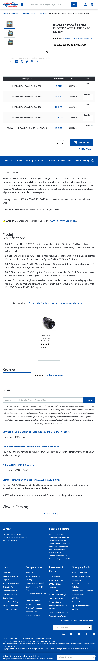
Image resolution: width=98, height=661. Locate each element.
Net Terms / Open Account (13, 583)
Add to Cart (83, 142)
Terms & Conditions (10, 609)
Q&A (70, 160)
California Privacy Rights (11, 638)
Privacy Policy (51, 641)
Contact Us (7, 573)
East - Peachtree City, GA (58, 549)
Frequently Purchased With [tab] (43, 303)
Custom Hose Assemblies (82, 590)
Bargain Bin (76, 580)
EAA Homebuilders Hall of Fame (36, 595)
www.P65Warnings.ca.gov (63, 221)
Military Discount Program (59, 612)
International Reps (33, 600)
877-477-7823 (15, 534)
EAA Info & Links (55, 584)
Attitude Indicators (30, 13)
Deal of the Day (78, 594)
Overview (18, 160)
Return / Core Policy (10, 602)
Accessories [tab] (19, 303)
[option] (9, 24)
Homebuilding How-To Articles (58, 607)
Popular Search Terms (57, 616)
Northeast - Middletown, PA (59, 546)
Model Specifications (34, 160)
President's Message (34, 608)
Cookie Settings (45, 638)
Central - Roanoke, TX (57, 540)
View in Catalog (82, 160)
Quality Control (8, 598)
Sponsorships (31, 611)
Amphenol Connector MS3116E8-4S (46, 338)
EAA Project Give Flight (57, 594)
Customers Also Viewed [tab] (73, 303)
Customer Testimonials (35, 583)
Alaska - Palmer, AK (56, 552)
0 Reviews (67, 38)
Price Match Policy (10, 594)
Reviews (62, 160)
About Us (29, 573)
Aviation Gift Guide (79, 573)
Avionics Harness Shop (81, 576)
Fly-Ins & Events (55, 602)
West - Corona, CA (56, 534)
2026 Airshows (55, 576)
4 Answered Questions (83, 38)
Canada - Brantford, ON (58, 556)
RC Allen (43, 13)
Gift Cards (76, 598)
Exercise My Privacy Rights (30, 638)
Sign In (85, 4)
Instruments (15, 13)
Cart (94, 4)
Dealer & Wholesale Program (10, 578)
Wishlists (75, 609)
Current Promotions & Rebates (80, 585)
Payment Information (11, 590)
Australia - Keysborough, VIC (60, 559)
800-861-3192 (22, 537)
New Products (77, 602)
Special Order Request (81, 605)
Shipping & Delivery (10, 605)
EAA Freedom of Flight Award (34, 588)
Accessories (50, 160)
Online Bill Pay (8, 587)
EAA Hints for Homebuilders (54, 589)
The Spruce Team (33, 615)
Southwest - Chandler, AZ (59, 537)
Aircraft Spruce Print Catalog (33, 578)
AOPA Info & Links (56, 580)
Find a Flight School (56, 598)
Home (5, 13)
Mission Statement (33, 604)
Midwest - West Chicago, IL (59, 543)
